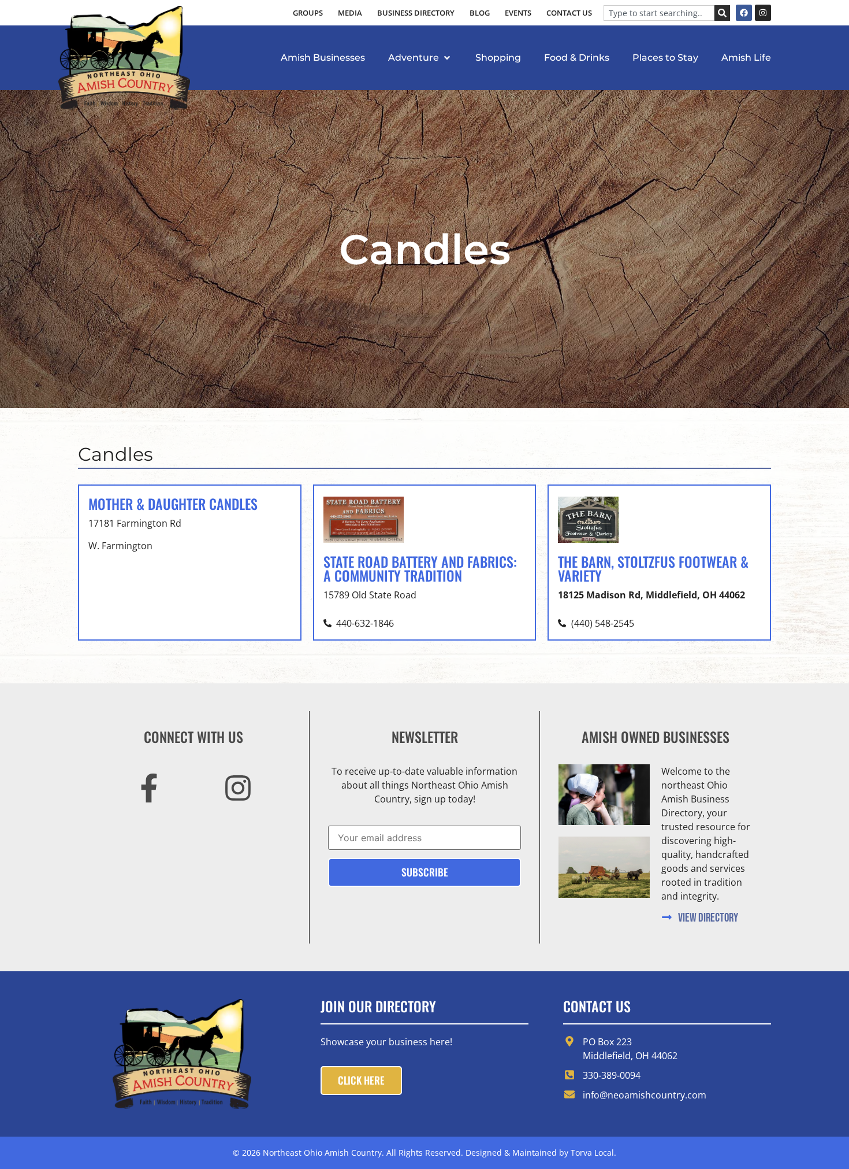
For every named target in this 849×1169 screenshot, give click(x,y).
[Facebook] (744, 13)
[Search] (722, 13)
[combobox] (659, 13)
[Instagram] (763, 13)
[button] (420, 57)
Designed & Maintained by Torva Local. (541, 1152)
